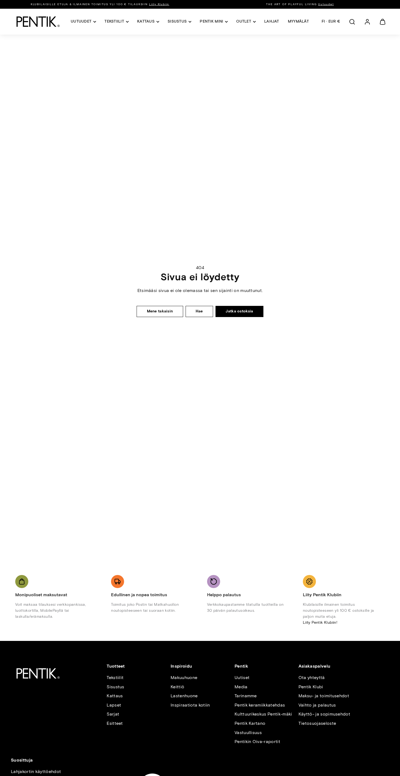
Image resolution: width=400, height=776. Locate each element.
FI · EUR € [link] (331, 21)
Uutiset (242, 677)
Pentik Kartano (250, 723)
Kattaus (115, 695)
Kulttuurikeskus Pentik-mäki (263, 714)
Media (241, 686)
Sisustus (115, 686)
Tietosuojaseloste (317, 723)
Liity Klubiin (159, 4)
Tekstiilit (115, 677)
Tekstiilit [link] (114, 21)
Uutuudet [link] (81, 21)
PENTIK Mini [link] (211, 21)
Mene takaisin (160, 311)
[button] (352, 21)
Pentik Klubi (311, 686)
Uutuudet (326, 4)
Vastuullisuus (248, 732)
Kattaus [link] (146, 21)
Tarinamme (246, 695)
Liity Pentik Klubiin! (320, 622)
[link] (367, 21)
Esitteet (115, 723)
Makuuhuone (184, 677)
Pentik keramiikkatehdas (260, 705)
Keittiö (177, 686)
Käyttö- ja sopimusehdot (324, 714)
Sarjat (113, 714)
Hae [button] (199, 311)
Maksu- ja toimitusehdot (324, 695)
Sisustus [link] (177, 21)
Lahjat (271, 21)
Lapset (114, 705)
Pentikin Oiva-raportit (257, 741)
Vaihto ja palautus (317, 705)
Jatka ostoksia (239, 311)
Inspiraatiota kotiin (190, 705)
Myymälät (298, 21)
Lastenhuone (184, 695)
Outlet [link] (243, 21)
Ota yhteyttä (312, 677)
